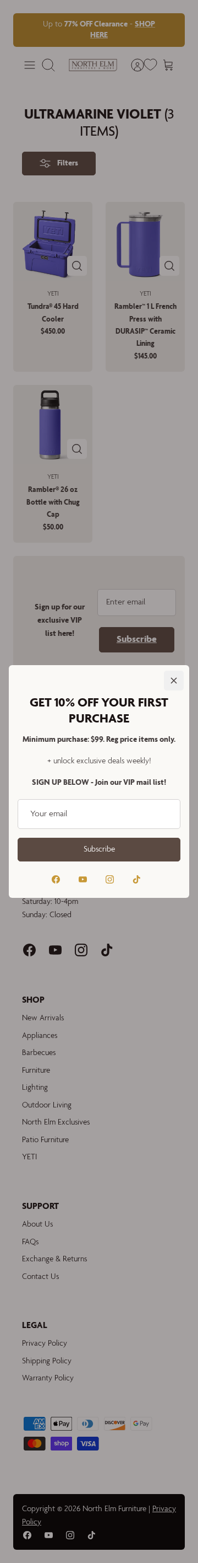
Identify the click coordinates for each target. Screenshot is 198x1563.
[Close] (174, 680)
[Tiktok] (136, 879)
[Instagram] (109, 879)
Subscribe (99, 849)
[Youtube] (83, 879)
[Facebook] (56, 879)
